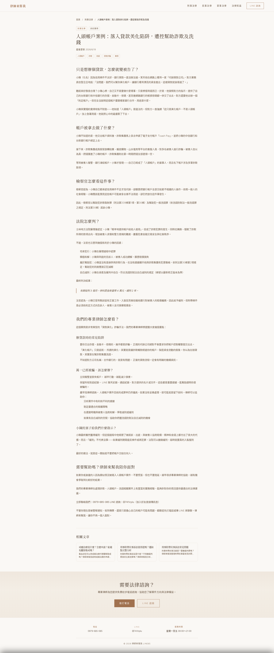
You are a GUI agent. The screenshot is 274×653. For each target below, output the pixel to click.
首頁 (78, 19)
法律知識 (236, 5)
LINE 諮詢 (255, 6)
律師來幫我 (18, 6)
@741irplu (137, 631)
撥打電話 (124, 603)
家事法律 (222, 5)
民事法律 (207, 5)
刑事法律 (192, 5)
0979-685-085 (95, 631)
